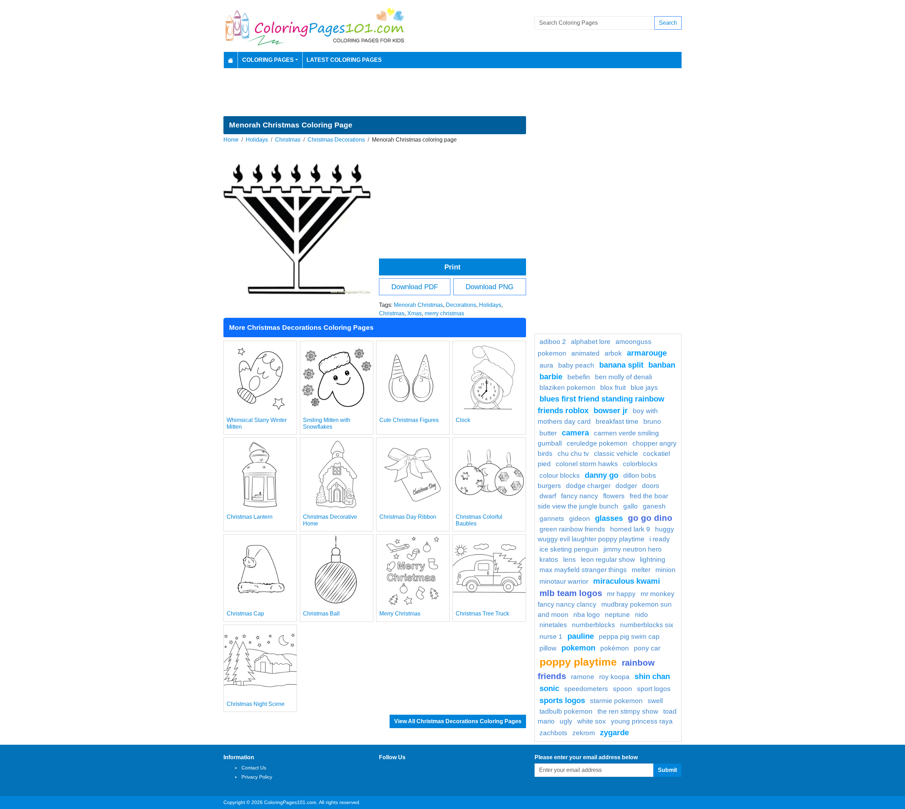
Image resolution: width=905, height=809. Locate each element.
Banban (661, 365)
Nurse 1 (550, 636)
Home (231, 140)
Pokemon (578, 647)
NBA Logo (586, 614)
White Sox (591, 721)
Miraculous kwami (626, 581)
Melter (641, 569)
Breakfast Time (617, 421)
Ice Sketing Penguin (569, 549)
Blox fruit (613, 387)
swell (655, 700)
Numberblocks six (646, 625)
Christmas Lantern (250, 517)
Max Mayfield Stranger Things (583, 569)
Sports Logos (562, 700)
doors (650, 485)
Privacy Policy (256, 777)
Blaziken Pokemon (567, 387)
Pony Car (647, 648)
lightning (652, 559)
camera (575, 432)
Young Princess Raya (642, 721)
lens (569, 559)
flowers (614, 496)
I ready (659, 539)
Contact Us (253, 768)
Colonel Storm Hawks (587, 464)
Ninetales (553, 625)
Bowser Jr (611, 410)
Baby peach (576, 365)
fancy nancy (579, 496)
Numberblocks (593, 625)
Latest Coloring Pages (344, 60)
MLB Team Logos (570, 593)
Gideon (579, 518)
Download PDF (414, 287)
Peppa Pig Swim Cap (629, 636)
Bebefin (578, 377)
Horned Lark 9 (630, 529)
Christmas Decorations (336, 140)
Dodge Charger (588, 485)
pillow (547, 648)
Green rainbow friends (572, 529)
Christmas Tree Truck (482, 614)
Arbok (613, 353)
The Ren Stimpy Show (627, 711)
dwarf (547, 496)
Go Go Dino (650, 518)
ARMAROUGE (647, 353)
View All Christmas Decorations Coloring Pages (457, 721)
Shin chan (652, 676)
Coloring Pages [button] (268, 60)
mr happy (621, 593)
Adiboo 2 (552, 341)
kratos (548, 559)
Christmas (287, 140)
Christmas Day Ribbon (407, 517)
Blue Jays (644, 387)
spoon (622, 688)
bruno (652, 421)
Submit (667, 770)
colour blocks (559, 475)
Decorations (461, 305)
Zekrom (583, 733)
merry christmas (444, 313)
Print (452, 267)
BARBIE (550, 376)
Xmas (414, 313)
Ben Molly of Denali (623, 377)
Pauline (580, 636)
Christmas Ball (321, 614)
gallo (630, 506)
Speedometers (586, 688)
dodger (626, 485)
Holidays (257, 140)
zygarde (614, 732)
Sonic (549, 688)
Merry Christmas (399, 614)
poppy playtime (578, 662)
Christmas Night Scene (256, 704)
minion (665, 569)
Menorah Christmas (418, 305)
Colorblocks (640, 464)
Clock (463, 420)
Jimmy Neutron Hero (632, 549)
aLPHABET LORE (591, 341)
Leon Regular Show (608, 559)
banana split (621, 365)
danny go (601, 475)
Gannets (551, 518)
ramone (582, 676)
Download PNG (490, 287)
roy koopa (614, 676)
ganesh (654, 506)
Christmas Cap (245, 614)
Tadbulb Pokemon (565, 711)
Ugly (566, 721)
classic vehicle (616, 453)
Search (668, 23)
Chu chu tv (573, 453)
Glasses (609, 518)
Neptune (617, 614)
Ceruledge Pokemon (597, 443)
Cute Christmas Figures (409, 420)
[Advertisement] (452, 92)
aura (546, 365)
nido (641, 614)
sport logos (654, 688)
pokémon (614, 648)
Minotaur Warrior (563, 581)
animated (585, 353)
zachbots (553, 733)
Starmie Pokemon (616, 700)
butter (548, 433)
